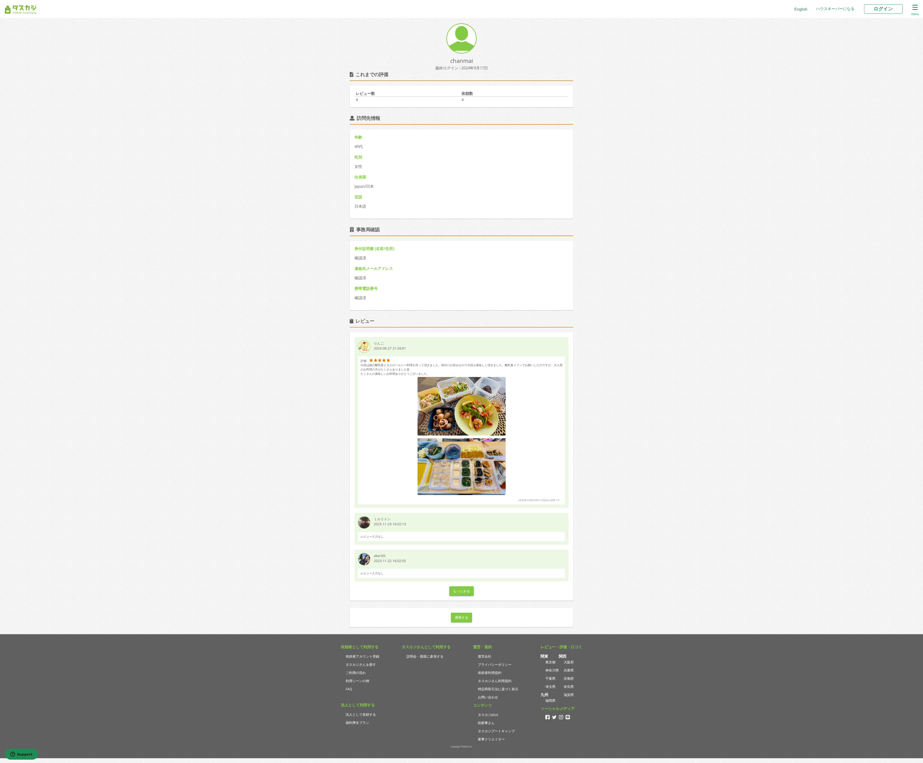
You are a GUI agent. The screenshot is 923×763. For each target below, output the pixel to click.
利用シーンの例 (357, 680)
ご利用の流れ (356, 672)
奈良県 (569, 686)
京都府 (569, 678)
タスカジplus (488, 714)
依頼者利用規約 (489, 672)
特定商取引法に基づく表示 (498, 689)
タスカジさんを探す (361, 664)
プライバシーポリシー (494, 664)
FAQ (349, 689)
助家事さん (486, 723)
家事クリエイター (491, 739)
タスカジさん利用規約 (494, 680)
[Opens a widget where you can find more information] (21, 755)
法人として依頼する (361, 714)
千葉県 (550, 678)
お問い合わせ (488, 697)
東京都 (550, 662)
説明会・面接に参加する (424, 656)
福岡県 (550, 700)
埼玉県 (550, 686)
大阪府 (569, 662)
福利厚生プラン (357, 722)
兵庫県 (569, 670)
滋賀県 (569, 694)
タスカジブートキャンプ (496, 731)
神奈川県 (552, 670)
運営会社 (484, 656)
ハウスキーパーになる (835, 9)
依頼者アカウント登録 (362, 656)
